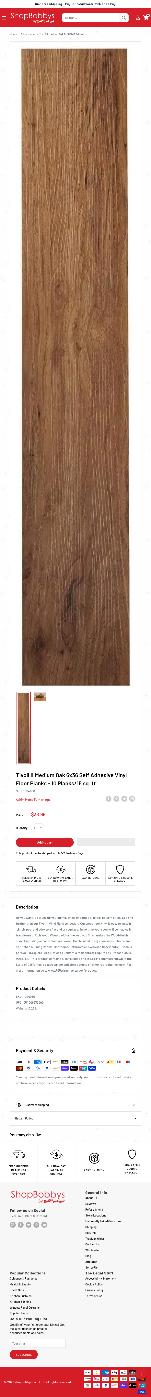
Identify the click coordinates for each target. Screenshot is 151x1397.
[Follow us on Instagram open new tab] (13, 1225)
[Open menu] (4, 17)
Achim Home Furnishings (33, 799)
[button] (145, 17)
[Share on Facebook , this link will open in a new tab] (108, 798)
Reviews (90, 1204)
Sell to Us (91, 1267)
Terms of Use (93, 1296)
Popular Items (19, 1313)
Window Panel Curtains (25, 1307)
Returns (90, 1232)
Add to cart (44, 842)
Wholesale (92, 1250)
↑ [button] (141, 1373)
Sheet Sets (17, 1290)
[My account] (138, 18)
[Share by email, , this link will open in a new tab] (132, 798)
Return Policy (24, 1118)
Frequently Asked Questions (103, 1221)
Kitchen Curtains (20, 1296)
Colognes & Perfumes (23, 1278)
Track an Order (94, 1238)
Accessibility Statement (100, 1278)
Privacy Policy (94, 1290)
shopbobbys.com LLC (29, 1382)
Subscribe (24, 1354)
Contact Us (92, 1244)
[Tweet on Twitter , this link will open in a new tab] (124, 798)
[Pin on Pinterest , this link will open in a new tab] (116, 798)
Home (13, 34)
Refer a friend (94, 1209)
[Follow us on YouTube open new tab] (44, 1225)
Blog (88, 1256)
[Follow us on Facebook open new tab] (21, 1225)
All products (28, 34)
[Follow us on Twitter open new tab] (28, 1225)
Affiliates (91, 1261)
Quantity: (22, 828)
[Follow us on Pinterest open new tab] (36, 1225)
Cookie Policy (94, 1284)
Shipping (91, 1227)
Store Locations (95, 1215)
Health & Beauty (20, 1284)
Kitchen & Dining (20, 1301)
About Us (91, 1198)
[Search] (124, 17)
